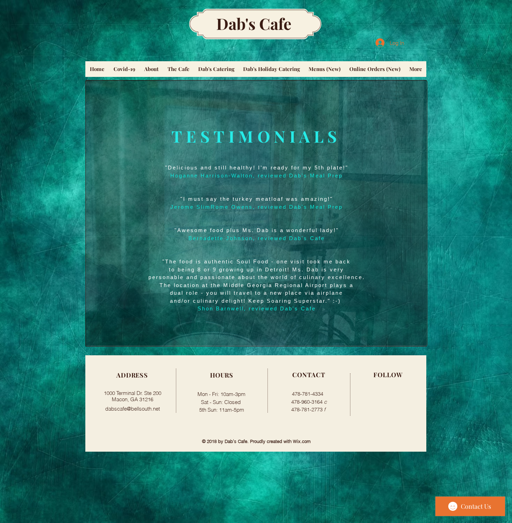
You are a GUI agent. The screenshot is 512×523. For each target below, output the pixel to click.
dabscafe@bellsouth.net (132, 408)
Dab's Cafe (254, 23)
